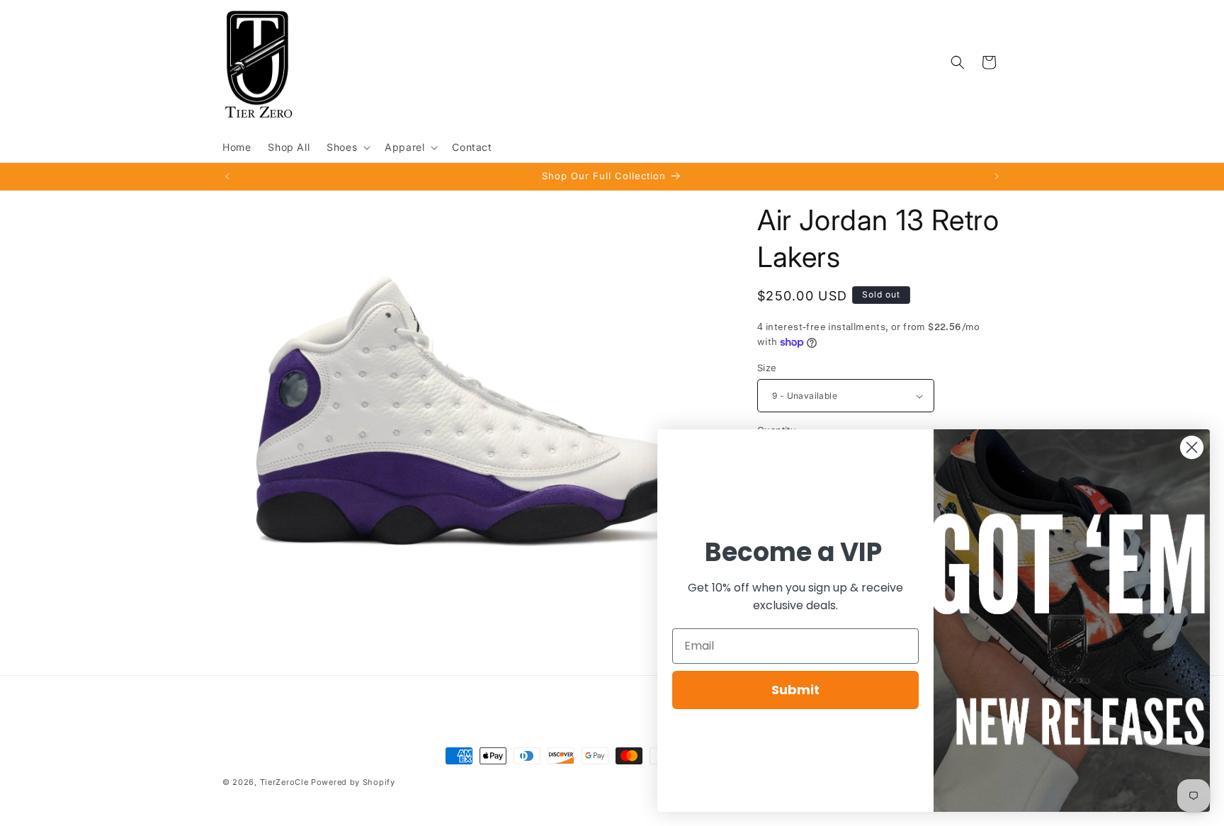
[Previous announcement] (227, 176)
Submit (795, 689)
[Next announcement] (996, 176)
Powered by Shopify (353, 782)
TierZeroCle (284, 782)
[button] (347, 147)
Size (767, 367)
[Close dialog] (1191, 447)
